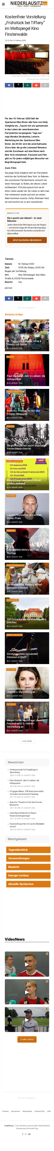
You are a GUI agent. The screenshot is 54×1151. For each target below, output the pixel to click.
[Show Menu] (3, 4)
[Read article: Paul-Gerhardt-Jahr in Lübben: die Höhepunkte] (27, 370)
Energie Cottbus (18, 875)
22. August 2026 (15, 522)
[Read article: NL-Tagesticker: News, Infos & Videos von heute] (27, 335)
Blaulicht (13, 867)
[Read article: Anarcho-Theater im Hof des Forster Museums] (27, 405)
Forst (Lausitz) (14, 392)
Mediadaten (27, 1111)
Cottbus (11, 496)
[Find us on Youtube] (29, 1134)
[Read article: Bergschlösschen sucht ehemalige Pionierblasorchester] (27, 440)
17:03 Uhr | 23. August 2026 (23, 819)
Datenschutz (40, 1111)
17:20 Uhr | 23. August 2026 (23, 797)
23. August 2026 (15, 348)
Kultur (10, 357)
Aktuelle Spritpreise (21, 884)
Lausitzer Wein (32, 1126)
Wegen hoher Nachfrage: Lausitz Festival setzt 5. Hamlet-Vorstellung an (25, 723)
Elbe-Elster (12, 600)
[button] (27, 964)
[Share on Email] (36, 85)
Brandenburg (13, 322)
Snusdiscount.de (22, 1128)
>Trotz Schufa (19, 1126)
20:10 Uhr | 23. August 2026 (23, 775)
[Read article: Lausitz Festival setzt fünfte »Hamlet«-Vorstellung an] (27, 683)
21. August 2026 (15, 661)
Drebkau (11, 530)
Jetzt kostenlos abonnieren (27, 240)
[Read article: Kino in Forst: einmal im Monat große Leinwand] (27, 474)
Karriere (5, 1111)
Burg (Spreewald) (15, 565)
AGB (49, 1111)
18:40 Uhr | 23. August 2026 (23, 786)
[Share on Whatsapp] (28, 85)
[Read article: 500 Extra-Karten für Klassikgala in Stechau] (27, 613)
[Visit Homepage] (29, 4)
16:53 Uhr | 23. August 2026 (23, 830)
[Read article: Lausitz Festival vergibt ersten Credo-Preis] (27, 509)
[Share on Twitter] (18, 85)
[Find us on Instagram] (26, 1134)
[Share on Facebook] (9, 85)
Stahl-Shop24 (44, 1126)
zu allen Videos (27, 1039)
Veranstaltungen (18, 858)
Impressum (15, 1111)
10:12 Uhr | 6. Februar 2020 (15, 40)
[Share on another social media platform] (45, 85)
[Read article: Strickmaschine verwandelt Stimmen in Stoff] (27, 648)
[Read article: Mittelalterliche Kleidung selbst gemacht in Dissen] (27, 579)
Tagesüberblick (18, 849)
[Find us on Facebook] (22, 1134)
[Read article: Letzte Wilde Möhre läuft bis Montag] (27, 544)
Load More (27, 741)
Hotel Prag (34, 1128)
